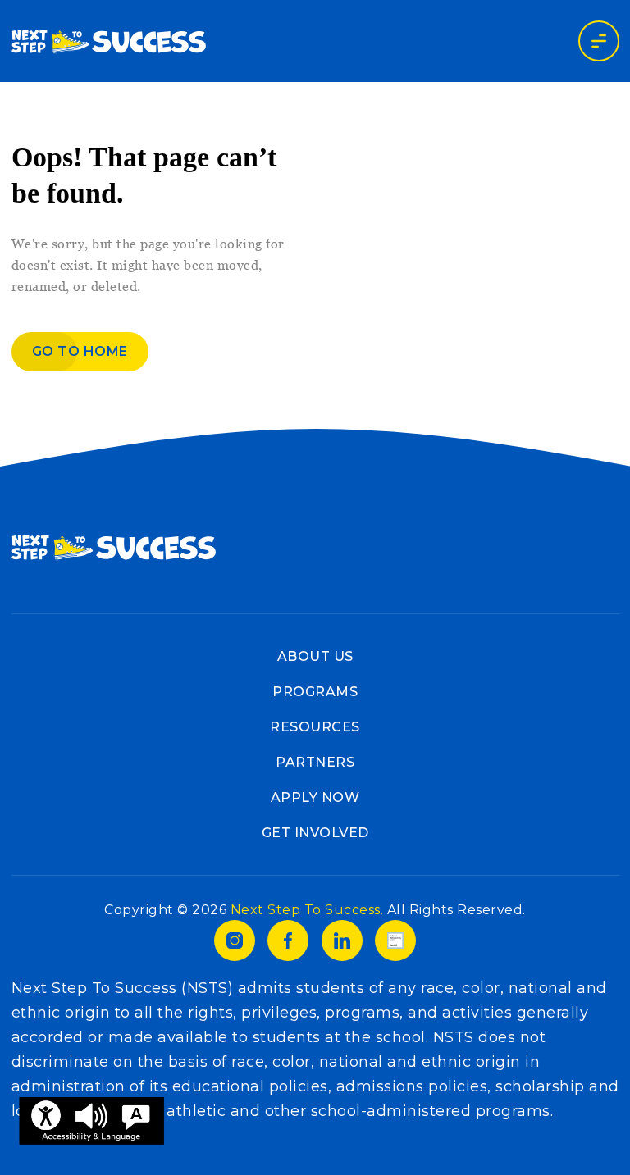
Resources (315, 727)
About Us (315, 656)
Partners (315, 762)
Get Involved (315, 832)
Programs (315, 691)
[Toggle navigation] (598, 40)
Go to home (80, 351)
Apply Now (315, 797)
